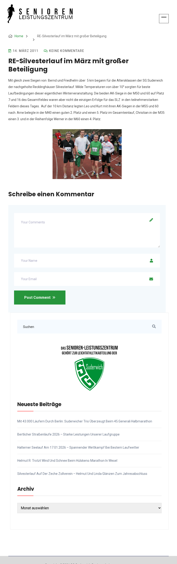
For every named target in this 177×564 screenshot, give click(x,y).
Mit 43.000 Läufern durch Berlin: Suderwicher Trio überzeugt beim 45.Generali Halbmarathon (84, 421)
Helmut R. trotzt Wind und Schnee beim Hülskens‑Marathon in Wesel (67, 460)
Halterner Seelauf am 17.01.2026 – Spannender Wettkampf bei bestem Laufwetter (78, 447)
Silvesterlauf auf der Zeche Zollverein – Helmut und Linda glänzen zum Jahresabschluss (82, 474)
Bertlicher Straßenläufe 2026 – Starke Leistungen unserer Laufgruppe (68, 434)
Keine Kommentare (66, 51)
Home (19, 36)
